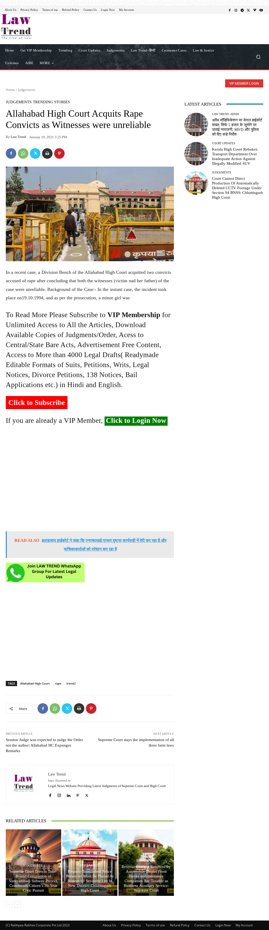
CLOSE (208, 33)
